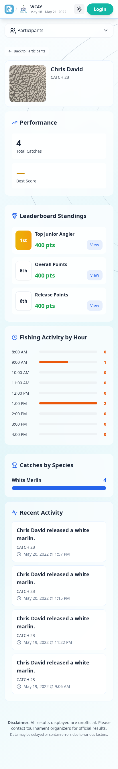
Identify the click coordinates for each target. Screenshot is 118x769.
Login (100, 9)
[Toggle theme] (79, 9)
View (94, 244)
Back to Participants (29, 51)
